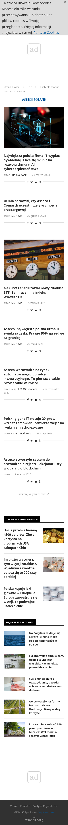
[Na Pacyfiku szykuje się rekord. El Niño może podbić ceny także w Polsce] (14, 638)
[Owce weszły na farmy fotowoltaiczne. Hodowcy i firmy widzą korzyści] (14, 707)
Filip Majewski (19, 175)
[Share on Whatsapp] (40, 182)
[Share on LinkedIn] (36, 182)
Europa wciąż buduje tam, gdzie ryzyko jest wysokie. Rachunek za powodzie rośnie (46, 661)
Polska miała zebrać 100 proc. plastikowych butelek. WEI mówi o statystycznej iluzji (45, 730)
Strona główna (12, 87)
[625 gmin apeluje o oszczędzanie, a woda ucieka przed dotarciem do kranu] (14, 684)
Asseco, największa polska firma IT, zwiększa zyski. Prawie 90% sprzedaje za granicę (34, 333)
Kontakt (25, 806)
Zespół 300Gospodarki (24, 389)
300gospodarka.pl (46, 812)
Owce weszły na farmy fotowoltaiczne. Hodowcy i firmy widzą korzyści (44, 707)
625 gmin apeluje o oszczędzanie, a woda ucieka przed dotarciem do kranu (45, 684)
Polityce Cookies (46, 32)
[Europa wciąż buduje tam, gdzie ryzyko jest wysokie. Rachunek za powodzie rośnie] (14, 661)
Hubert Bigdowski (21, 433)
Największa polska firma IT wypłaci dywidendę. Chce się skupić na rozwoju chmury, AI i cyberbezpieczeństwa (32, 162)
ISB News (16, 215)
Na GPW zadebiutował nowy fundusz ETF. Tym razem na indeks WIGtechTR (33, 292)
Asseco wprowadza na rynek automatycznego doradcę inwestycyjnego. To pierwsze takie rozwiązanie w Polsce (32, 376)
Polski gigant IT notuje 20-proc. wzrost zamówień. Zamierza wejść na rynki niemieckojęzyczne (34, 422)
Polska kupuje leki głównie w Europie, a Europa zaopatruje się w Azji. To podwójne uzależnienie (20, 597)
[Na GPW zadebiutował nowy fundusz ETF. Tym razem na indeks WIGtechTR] (34, 260)
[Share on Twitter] (31, 182)
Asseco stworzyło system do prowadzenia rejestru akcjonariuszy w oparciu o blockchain (32, 463)
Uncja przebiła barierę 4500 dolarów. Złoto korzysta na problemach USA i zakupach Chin (20, 539)
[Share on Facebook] (28, 182)
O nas (13, 806)
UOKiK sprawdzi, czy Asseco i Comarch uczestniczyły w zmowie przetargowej (30, 205)
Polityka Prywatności (45, 806)
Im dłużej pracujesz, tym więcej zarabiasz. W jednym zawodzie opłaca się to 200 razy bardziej (20, 568)
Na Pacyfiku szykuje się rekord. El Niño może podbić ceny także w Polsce (44, 638)
